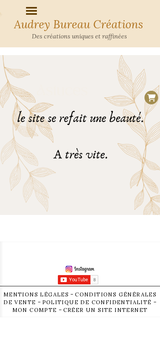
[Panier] (151, 97)
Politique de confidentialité (97, 302)
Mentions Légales (36, 294)
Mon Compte (34, 310)
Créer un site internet (105, 310)
